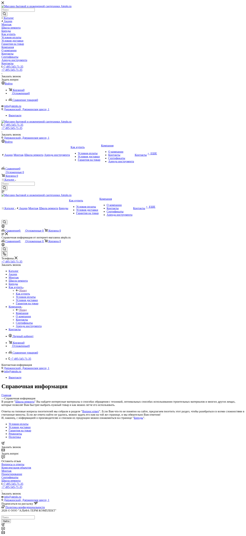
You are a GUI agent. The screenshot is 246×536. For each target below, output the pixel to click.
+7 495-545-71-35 (12, 66)
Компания (22, 313)
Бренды (138, 417)
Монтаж (6, 470)
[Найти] (4, 14)
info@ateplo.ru (12, 106)
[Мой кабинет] (3, 226)
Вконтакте (15, 115)
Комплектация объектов (16, 467)
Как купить (23, 293)
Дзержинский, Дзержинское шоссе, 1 (26, 109)
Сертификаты (9, 477)
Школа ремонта (24, 401)
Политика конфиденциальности (25, 507)
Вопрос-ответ (90, 411)
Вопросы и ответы (12, 464)
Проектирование (11, 474)
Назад (23, 290)
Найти (6, 521)
